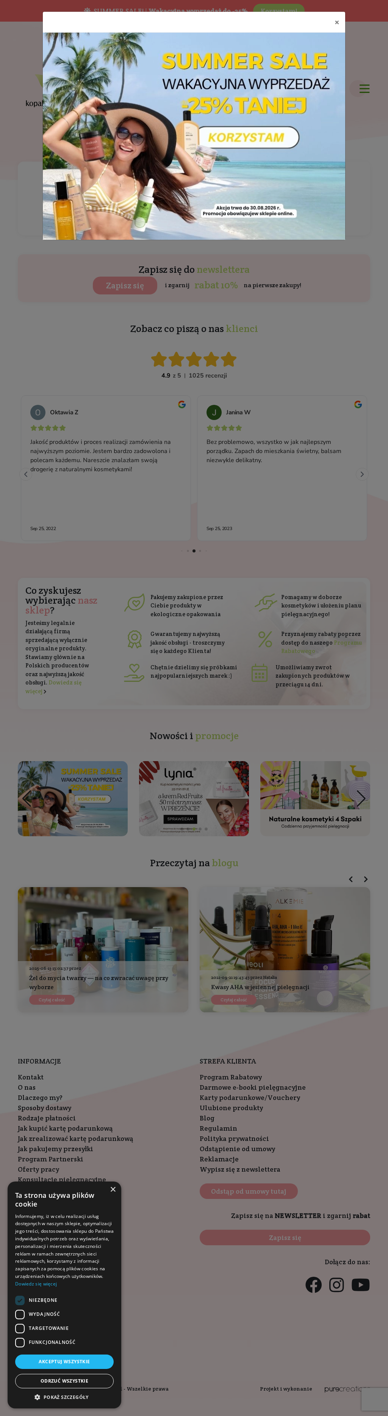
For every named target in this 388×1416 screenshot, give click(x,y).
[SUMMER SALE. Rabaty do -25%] (194, 136)
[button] (64, 1397)
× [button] (113, 1190)
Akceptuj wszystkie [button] (64, 1361)
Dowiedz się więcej (36, 1284)
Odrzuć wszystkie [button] (64, 1381)
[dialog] (64, 1295)
